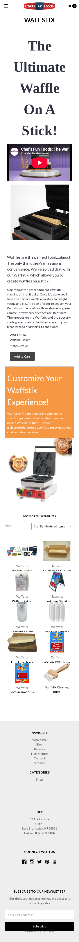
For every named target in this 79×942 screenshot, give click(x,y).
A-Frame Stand (57, 601)
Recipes (39, 749)
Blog (39, 744)
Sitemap (39, 763)
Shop (39, 779)
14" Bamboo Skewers (57, 571)
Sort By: (39, 526)
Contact (39, 758)
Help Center (39, 753)
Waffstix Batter (22, 601)
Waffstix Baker (20, 340)
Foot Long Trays (22, 662)
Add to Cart (22, 356)
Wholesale (39, 740)
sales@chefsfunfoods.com (26, 427)
